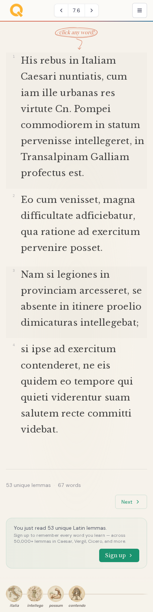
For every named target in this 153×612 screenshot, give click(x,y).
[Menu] (139, 10)
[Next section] (91, 10)
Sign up (115, 555)
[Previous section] (61, 10)
